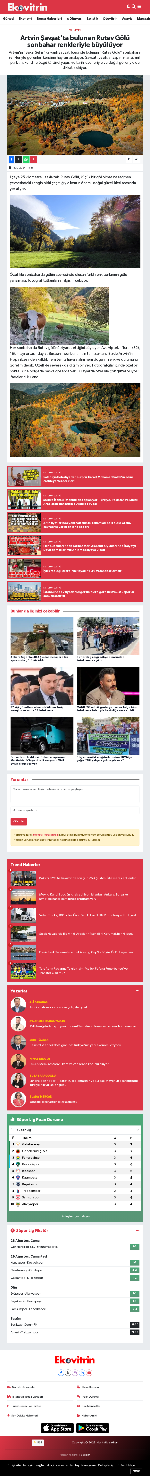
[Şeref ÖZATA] (18, 1042)
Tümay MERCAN (40, 1096)
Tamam (136, 1471)
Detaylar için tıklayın (75, 1216)
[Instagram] (75, 1372)
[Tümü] (137, 991)
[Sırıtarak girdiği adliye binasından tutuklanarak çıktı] (108, 635)
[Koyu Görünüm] (128, 7)
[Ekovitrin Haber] (27, 7)
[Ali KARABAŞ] (18, 1004)
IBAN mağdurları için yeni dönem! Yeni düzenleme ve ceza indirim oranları (82, 1026)
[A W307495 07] (75, 231)
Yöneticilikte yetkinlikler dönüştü (53, 1102)
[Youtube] (89, 1372)
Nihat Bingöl (40, 1058)
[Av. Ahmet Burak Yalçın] (18, 1023)
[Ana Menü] (139, 7)
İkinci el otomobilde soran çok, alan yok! (58, 1007)
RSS (39, 1442)
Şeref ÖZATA (38, 1039)
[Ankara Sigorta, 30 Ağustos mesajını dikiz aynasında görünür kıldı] (42, 635)
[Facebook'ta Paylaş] (11, 159)
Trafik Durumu (90, 1396)
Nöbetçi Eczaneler (24, 1387)
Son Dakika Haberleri (24, 1415)
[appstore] (57, 1428)
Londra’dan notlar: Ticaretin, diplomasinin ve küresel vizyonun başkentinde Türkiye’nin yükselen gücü (83, 1083)
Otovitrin (110, 18)
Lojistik (92, 18)
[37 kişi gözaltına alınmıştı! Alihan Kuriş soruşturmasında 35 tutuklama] (42, 686)
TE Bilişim (84, 1454)
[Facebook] (61, 1372)
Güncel (8, 18)
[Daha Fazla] (33, 159)
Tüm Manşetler (90, 1406)
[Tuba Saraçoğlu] (18, 1080)
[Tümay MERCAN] (18, 1099)
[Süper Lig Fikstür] (137, 1230)
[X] (68, 1372)
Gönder (19, 821)
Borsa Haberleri (49, 18)
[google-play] (92, 1428)
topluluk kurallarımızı (46, 834)
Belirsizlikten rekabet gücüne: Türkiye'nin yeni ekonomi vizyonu (75, 1045)
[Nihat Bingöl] (18, 1061)
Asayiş (127, 18)
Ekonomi (25, 18)
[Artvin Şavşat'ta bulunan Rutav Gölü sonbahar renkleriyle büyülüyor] (75, 115)
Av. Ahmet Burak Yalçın (47, 1021)
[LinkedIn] (82, 1372)
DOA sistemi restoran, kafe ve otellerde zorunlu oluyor (69, 1064)
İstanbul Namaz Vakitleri (27, 1396)
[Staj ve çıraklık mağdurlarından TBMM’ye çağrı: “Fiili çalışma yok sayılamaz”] (108, 736)
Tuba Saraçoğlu (42, 1075)
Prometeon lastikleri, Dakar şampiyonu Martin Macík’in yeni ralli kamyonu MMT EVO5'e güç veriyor (38, 760)
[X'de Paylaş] (18, 159)
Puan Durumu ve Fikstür (26, 1406)
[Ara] (134, 7)
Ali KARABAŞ (38, 1002)
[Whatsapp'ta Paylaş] (26, 159)
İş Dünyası (74, 18)
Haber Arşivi (89, 1415)
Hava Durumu (90, 1387)
